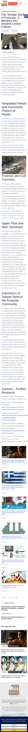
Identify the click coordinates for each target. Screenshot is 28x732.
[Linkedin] (16, 597)
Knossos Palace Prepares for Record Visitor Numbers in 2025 (13, 586)
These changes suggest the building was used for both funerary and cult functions (12, 147)
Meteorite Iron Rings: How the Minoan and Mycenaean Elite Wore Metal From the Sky (13, 462)
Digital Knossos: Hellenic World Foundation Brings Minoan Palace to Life (14, 537)
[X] (11, 597)
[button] (26, 16)
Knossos (17, 353)
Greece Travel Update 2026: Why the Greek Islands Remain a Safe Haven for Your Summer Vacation (13, 487)
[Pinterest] (14, 597)
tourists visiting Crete (15, 374)
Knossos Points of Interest (9, 11)
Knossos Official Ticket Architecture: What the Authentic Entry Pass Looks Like (13, 561)
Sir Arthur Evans (14, 255)
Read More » (4, 467)
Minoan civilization (13, 342)
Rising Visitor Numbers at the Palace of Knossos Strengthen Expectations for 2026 (13, 512)
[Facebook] (8, 597)
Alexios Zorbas (5, 30)
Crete (14, 288)
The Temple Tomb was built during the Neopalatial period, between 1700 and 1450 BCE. (13, 121)
